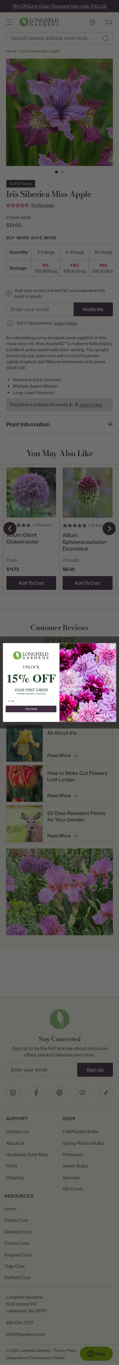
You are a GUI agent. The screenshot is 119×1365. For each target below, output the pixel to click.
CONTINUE (31, 708)
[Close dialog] (112, 646)
